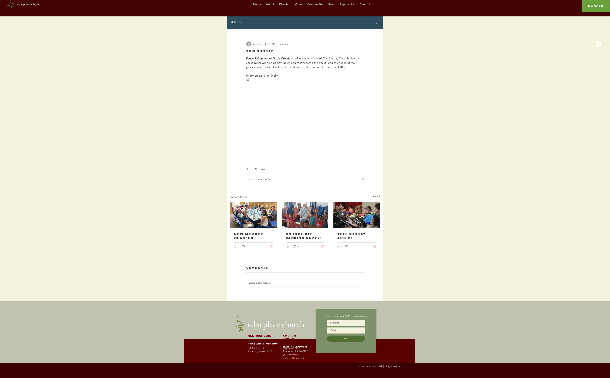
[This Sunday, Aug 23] (356, 215)
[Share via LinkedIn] (263, 168)
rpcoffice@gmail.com (294, 357)
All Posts (235, 22)
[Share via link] (271, 168)
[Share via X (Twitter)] (255, 168)
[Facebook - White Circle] (598, 44)
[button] (375, 22)
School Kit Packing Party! (304, 236)
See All (376, 196)
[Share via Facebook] (247, 168)
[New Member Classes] (253, 215)
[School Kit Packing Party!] (305, 215)
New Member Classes (248, 236)
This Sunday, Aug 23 (352, 236)
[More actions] (362, 44)
